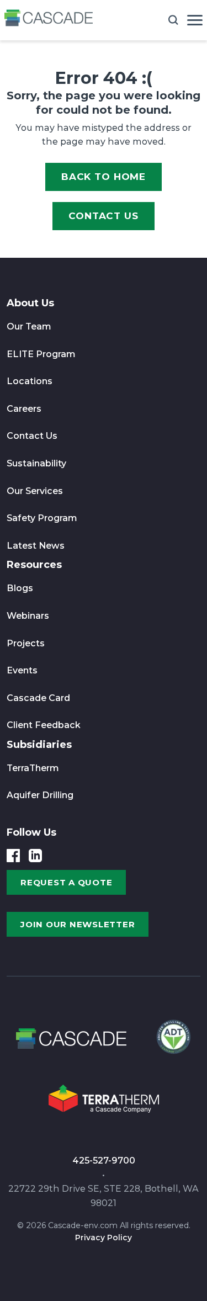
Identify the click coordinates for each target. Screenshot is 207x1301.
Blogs (20, 588)
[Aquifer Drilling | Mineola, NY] (172, 1042)
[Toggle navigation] (195, 20)
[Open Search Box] (173, 20)
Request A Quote (66, 882)
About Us (30, 303)
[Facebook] (13, 855)
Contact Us (103, 215)
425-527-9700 (103, 1160)
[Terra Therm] (104, 1102)
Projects (26, 643)
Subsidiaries (39, 745)
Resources (34, 565)
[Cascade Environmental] (48, 20)
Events (22, 670)
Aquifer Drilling (40, 795)
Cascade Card (38, 698)
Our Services (35, 491)
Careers (24, 408)
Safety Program (42, 518)
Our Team (29, 326)
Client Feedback (44, 725)
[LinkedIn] (35, 855)
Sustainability (36, 463)
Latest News (36, 545)
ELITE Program (41, 354)
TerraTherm (33, 768)
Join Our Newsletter (77, 924)
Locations (29, 381)
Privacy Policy (103, 1237)
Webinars (28, 615)
